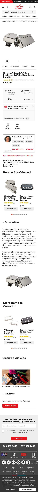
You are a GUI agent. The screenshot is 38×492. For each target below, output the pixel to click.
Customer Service (14, 457)
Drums (34, 16)
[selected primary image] (19, 40)
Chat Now (30, 149)
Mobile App (33, 457)
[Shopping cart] (35, 6)
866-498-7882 (10, 446)
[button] (19, 222)
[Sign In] (30, 6)
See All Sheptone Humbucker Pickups (18, 156)
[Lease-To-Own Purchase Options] (27, 118)
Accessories (11, 21)
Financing (23, 457)
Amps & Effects (14, 16)
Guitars (4, 16)
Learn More (8, 166)
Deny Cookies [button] (10, 489)
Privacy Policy (22, 479)
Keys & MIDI (26, 16)
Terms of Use (17, 485)
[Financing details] (33, 106)
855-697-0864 (18, 149)
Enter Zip (27, 99)
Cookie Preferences (28, 485)
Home (4, 21)
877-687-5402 (28, 446)
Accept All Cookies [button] (27, 489)
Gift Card (4, 457)
